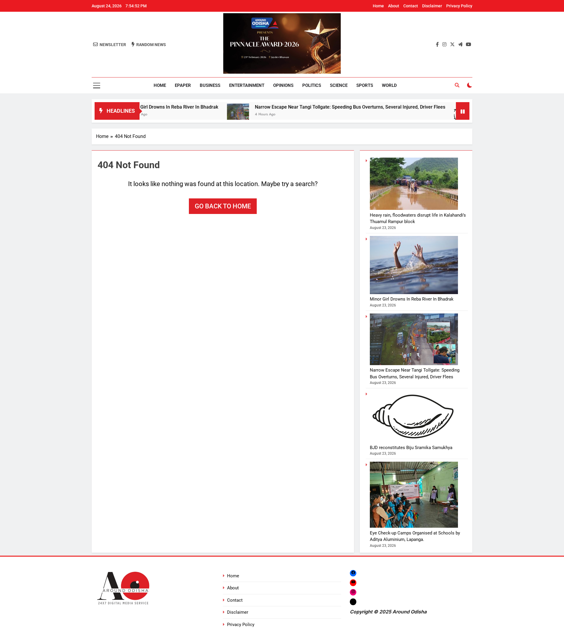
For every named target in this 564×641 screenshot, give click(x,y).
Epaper (183, 85)
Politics (311, 85)
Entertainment (246, 85)
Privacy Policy (459, 6)
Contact (410, 6)
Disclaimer (432, 6)
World (389, 85)
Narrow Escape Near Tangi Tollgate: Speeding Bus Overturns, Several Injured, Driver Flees (327, 107)
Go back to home (223, 206)
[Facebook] (353, 573)
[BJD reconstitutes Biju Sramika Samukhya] (442, 115)
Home (378, 6)
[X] (353, 601)
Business (210, 85)
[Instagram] (353, 592)
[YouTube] (353, 582)
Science (339, 85)
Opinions (283, 85)
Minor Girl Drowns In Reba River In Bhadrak (149, 107)
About (393, 6)
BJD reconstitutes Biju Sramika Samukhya (411, 447)
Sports (364, 85)
